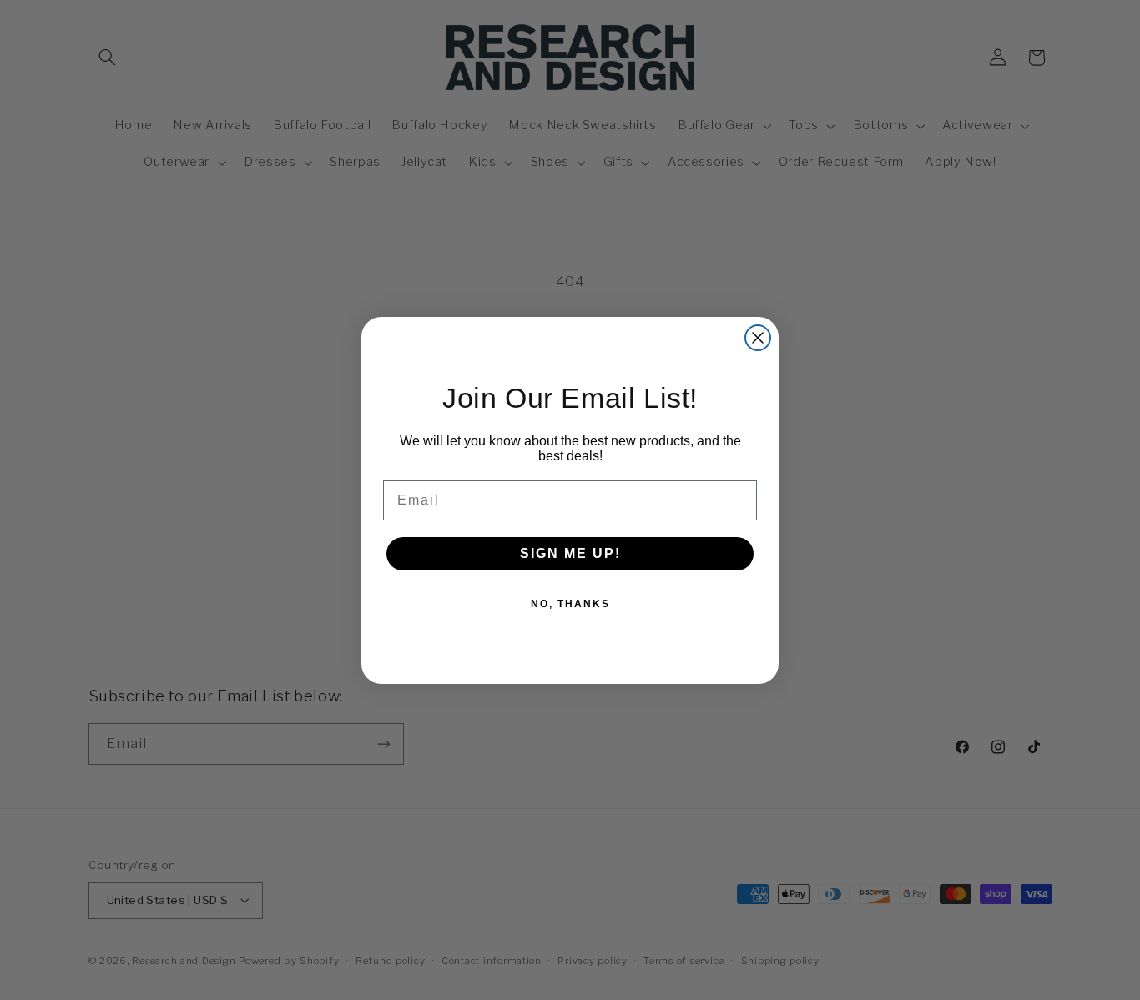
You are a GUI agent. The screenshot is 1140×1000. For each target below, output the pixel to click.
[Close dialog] (757, 337)
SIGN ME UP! (570, 553)
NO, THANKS (570, 604)
